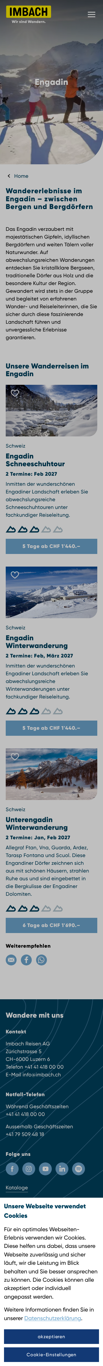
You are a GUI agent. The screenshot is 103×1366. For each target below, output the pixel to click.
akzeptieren (51, 1336)
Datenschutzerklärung (52, 1318)
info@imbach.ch (42, 1075)
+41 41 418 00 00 (44, 1067)
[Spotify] (78, 1168)
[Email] (11, 960)
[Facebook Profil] (12, 1168)
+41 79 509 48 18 (25, 1134)
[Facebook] (26, 960)
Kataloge (17, 1188)
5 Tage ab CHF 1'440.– (51, 546)
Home (21, 176)
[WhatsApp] (41, 960)
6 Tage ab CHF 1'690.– (51, 925)
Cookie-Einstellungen (51, 1354)
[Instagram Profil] (28, 1168)
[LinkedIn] (62, 1168)
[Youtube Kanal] (45, 1168)
